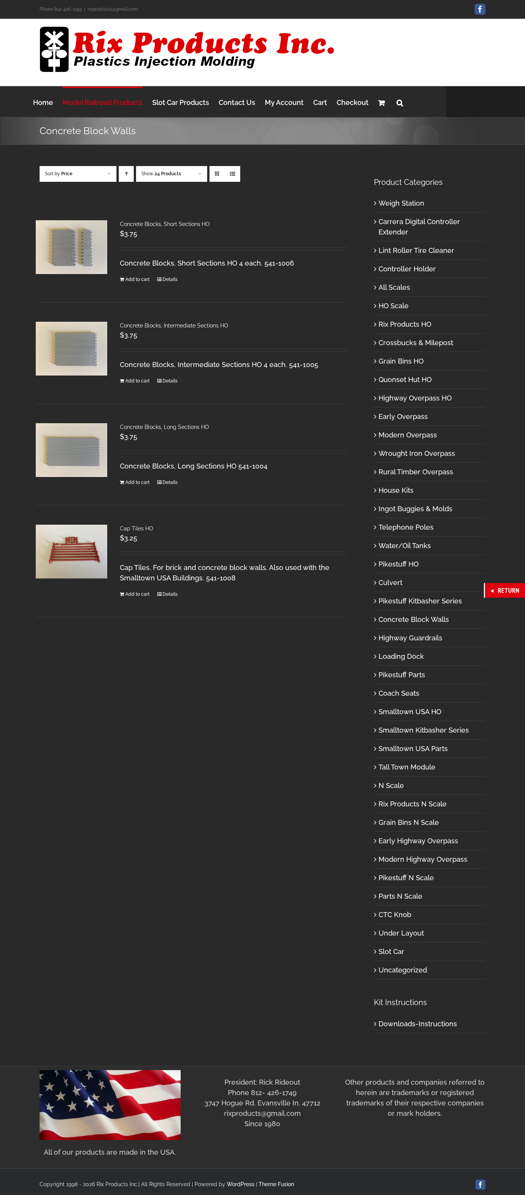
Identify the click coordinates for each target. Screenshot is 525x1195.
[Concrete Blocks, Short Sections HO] (71, 247)
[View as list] (232, 173)
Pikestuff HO (399, 564)
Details (170, 279)
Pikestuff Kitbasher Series (420, 601)
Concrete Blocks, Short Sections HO (165, 224)
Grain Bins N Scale (409, 822)
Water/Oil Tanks (405, 546)
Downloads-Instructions (418, 1024)
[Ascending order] (126, 174)
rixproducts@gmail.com (113, 9)
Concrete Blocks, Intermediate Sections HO (174, 325)
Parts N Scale (400, 896)
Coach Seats (399, 693)
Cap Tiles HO (136, 528)
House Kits (396, 490)
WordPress (240, 1184)
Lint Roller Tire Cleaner (416, 250)
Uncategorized (403, 970)
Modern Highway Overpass (423, 859)
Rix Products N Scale (413, 804)
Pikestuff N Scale (406, 878)
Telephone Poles (406, 527)
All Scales (394, 287)
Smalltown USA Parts (413, 749)
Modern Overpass (408, 435)
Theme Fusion (276, 1184)
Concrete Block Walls (414, 619)
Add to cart (137, 279)
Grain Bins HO (401, 361)
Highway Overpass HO (415, 398)
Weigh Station (401, 203)
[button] (400, 101)
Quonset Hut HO (405, 380)
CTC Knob (395, 915)
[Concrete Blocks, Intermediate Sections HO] (71, 349)
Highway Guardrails (410, 638)
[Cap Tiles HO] (71, 551)
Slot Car (391, 951)
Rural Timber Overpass (416, 472)
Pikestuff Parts (402, 675)
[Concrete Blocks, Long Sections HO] (71, 450)
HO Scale (394, 306)
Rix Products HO (405, 324)
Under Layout (401, 933)
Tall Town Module (407, 767)
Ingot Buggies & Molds (415, 509)
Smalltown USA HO (410, 712)
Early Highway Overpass (418, 841)
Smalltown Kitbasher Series (424, 730)
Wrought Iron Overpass (417, 453)
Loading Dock (401, 656)
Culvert (390, 582)
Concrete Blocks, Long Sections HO (164, 427)
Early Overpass (403, 416)
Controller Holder (407, 269)
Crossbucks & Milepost (416, 343)
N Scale (391, 785)
